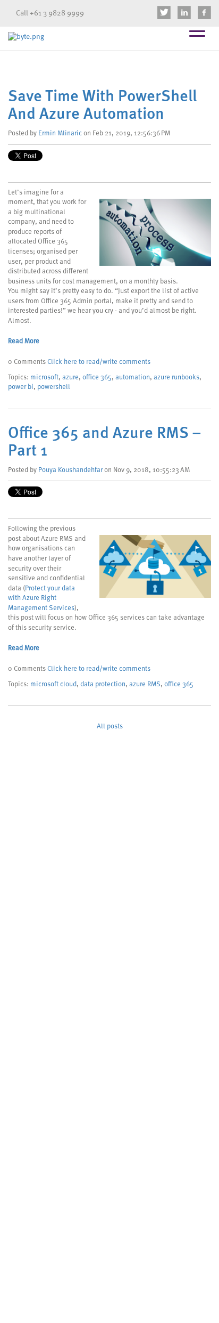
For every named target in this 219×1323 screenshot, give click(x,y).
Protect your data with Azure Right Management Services (41, 598)
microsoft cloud (53, 684)
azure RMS (145, 684)
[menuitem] (164, 13)
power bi (20, 387)
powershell (53, 387)
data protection (102, 684)
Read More (23, 341)
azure (70, 377)
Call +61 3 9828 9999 (50, 13)
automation (132, 377)
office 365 (97, 377)
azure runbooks (176, 377)
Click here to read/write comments (98, 362)
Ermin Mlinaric (60, 133)
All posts (110, 726)
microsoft (44, 377)
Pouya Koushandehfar (70, 470)
